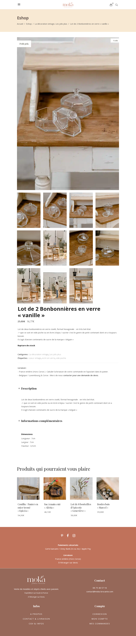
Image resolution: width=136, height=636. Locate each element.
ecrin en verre (48, 358)
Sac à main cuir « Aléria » (52, 506)
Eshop (29, 23)
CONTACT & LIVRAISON (36, 618)
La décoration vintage (44, 23)
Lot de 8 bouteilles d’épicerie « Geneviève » (81, 507)
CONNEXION (100, 614)
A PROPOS (36, 614)
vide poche (61, 358)
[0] (111, 5)
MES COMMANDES (99, 623)
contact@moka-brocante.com (99, 591)
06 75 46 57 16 (100, 587)
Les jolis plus (61, 23)
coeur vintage (35, 358)
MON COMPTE (100, 618)
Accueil (20, 23)
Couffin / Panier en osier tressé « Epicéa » (28, 507)
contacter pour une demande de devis (80, 375)
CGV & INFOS (36, 623)
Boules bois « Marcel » (103, 506)
